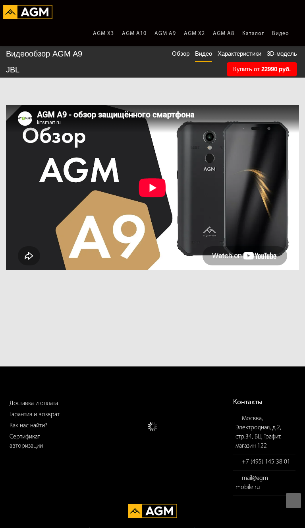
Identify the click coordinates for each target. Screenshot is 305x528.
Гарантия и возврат (35, 414)
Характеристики (239, 53)
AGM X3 (103, 34)
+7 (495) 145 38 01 (266, 462)
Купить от (262, 69)
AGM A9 (165, 34)
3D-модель (282, 53)
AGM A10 (134, 34)
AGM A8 (223, 34)
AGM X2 (194, 34)
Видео (280, 34)
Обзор (180, 53)
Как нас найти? (28, 426)
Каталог (253, 34)
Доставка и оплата (34, 403)
